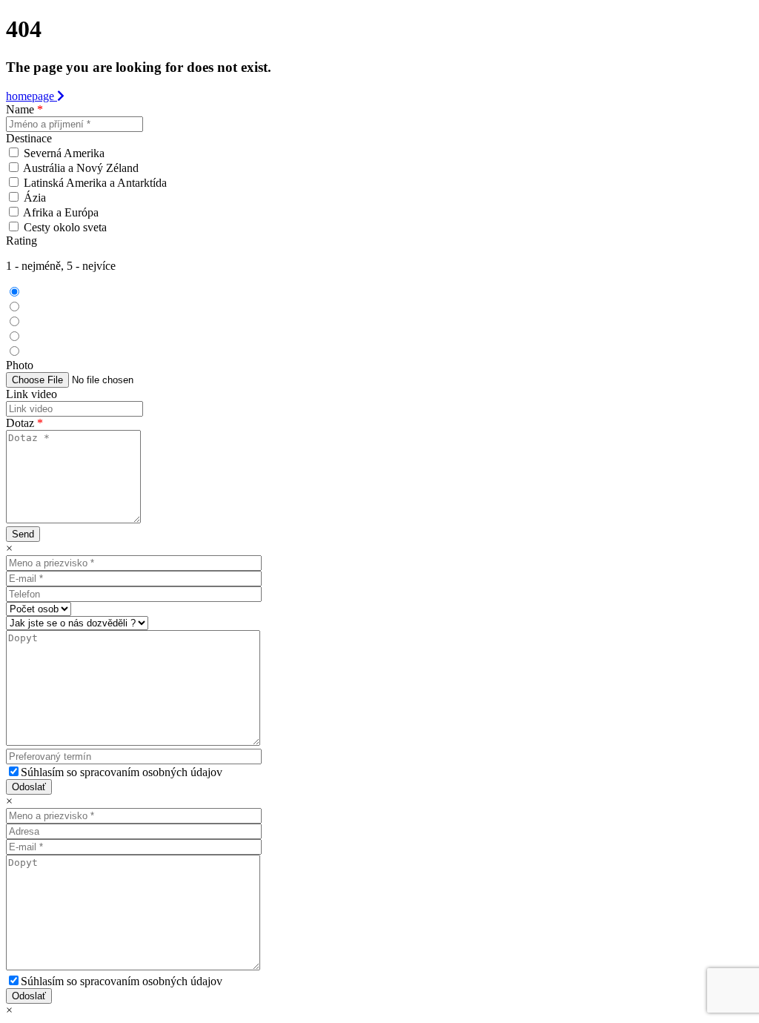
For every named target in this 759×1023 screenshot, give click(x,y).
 (34, 322)
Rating (21, 240)
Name (24, 109)
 (43, 351)
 (30, 307)
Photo (19, 365)
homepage (31, 96)
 (39, 337)
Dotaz (24, 423)
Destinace (29, 138)
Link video (31, 394)
